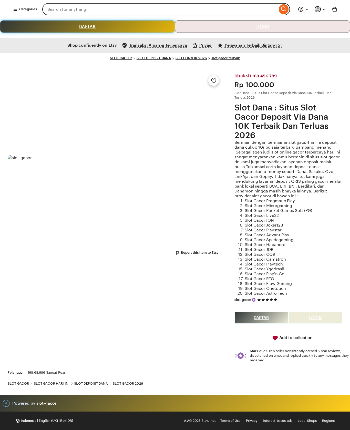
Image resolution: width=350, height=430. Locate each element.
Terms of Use (230, 421)
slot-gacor (242, 300)
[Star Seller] (253, 299)
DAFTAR (87, 26)
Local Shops (307, 421)
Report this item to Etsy (199, 252)
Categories (28, 9)
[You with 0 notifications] (320, 9)
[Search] (283, 9)
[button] (44, 421)
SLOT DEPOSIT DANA (154, 58)
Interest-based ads (277, 421)
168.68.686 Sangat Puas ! (47, 372)
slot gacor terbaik (225, 58)
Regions (328, 421)
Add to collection (295, 337)
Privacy (252, 421)
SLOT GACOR (121, 58)
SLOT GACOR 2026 (191, 58)
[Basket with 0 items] (334, 9)
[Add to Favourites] (213, 80)
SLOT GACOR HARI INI (51, 383)
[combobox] (159, 9)
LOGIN (262, 26)
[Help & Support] (303, 9)
